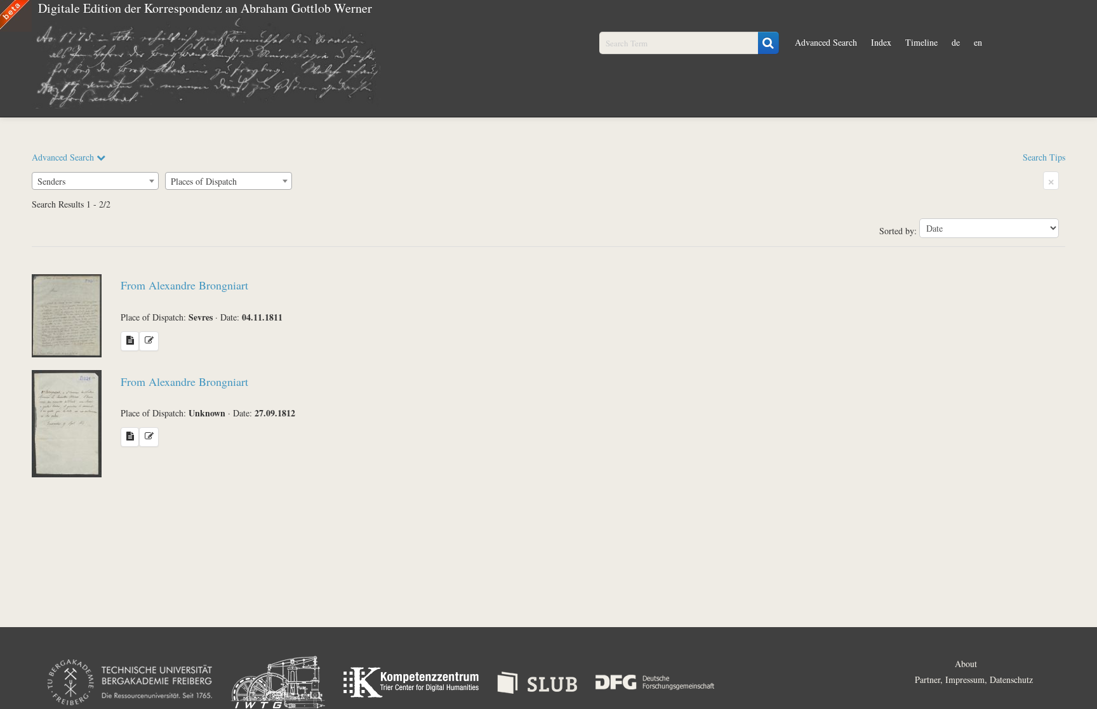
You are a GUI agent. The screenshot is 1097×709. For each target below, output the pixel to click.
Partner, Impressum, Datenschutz (974, 679)
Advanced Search (826, 42)
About (966, 664)
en (978, 42)
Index (881, 42)
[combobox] (95, 181)
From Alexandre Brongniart (184, 285)
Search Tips (1044, 157)
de (956, 42)
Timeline (921, 42)
